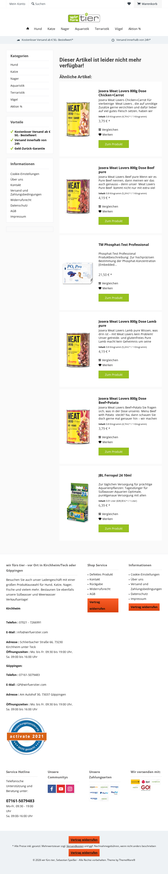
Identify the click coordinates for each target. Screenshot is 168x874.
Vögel (14, 99)
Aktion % (16, 106)
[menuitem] (148, 4)
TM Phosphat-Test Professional (124, 245)
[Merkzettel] (129, 4)
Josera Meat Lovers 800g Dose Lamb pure (127, 323)
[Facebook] (52, 789)
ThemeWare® (127, 860)
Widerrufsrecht (20, 200)
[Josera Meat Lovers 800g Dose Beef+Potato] (78, 426)
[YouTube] (61, 789)
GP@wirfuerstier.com (31, 685)
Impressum (18, 216)
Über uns (16, 179)
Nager (14, 79)
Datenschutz (19, 205)
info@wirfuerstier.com (32, 632)
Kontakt (15, 185)
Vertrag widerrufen (97, 605)
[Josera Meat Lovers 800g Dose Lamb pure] (78, 349)
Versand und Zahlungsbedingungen (26, 192)
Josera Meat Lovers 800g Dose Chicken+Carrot (122, 93)
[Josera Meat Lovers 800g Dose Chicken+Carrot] (78, 119)
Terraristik (17, 92)
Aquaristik (17, 85)
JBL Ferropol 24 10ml (115, 475)
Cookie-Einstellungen (24, 174)
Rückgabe (96, 584)
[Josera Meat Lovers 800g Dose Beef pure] (78, 196)
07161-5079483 (20, 801)
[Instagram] (70, 789)
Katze (14, 72)
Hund (14, 65)
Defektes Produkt (101, 574)
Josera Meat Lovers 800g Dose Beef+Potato (122, 400)
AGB (13, 211)
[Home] (27, 29)
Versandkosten (75, 846)
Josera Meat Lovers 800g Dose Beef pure (126, 170)
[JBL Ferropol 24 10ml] (78, 503)
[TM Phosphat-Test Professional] (78, 272)
